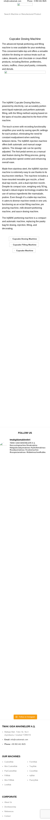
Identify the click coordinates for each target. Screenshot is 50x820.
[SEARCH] (44, 14)
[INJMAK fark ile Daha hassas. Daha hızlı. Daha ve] (25, 492)
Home (4, 27)
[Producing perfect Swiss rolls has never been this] (25, 568)
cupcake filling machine (24, 245)
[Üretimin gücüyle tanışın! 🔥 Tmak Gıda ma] (25, 655)
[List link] (12, 775)
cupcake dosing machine (24, 239)
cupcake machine (24, 250)
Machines (13, 27)
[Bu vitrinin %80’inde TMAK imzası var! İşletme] (25, 622)
